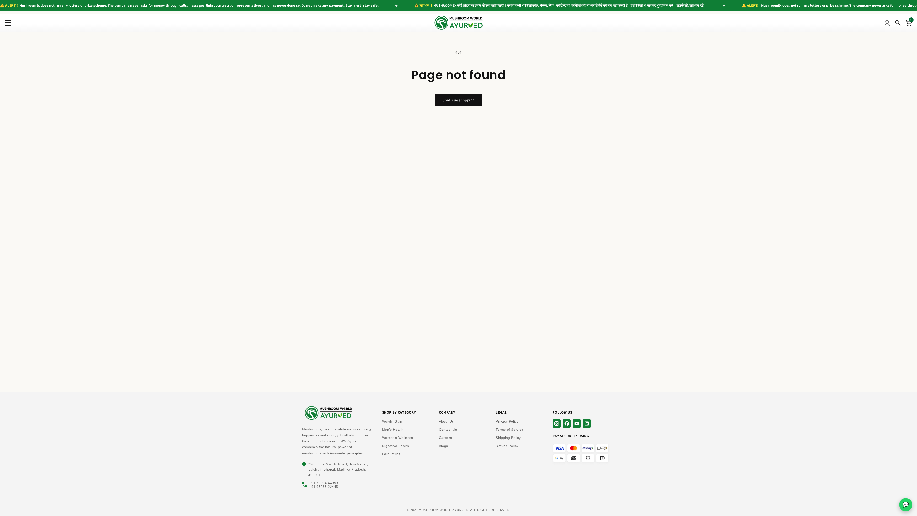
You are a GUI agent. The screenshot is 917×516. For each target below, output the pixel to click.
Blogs (443, 446)
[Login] (887, 23)
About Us (446, 421)
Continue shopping (459, 100)
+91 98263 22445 (323, 487)
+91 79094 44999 (323, 483)
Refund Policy (507, 446)
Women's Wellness (397, 438)
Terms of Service (509, 429)
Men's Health (393, 429)
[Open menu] (7, 23)
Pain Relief (391, 454)
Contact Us (448, 429)
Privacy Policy (507, 421)
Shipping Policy (508, 438)
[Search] (897, 23)
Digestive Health (395, 446)
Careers (445, 438)
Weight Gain (392, 421)
